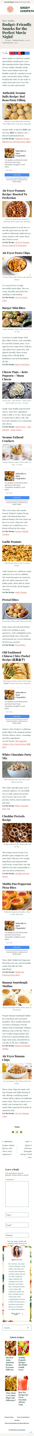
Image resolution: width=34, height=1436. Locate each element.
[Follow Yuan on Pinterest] (21, 1132)
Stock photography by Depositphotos (17, 1423)
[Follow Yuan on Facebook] (13, 1132)
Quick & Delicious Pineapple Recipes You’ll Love (26, 1149)
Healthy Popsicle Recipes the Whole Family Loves (23, 1363)
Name (9, 1215)
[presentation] (10, 1348)
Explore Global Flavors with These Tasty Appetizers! (8, 1148)
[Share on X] (23, 53)
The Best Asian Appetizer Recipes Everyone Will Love (10, 1363)
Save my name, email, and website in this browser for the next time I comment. (17, 1243)
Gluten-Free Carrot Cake (22, 2)
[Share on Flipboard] (19, 53)
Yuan (9, 40)
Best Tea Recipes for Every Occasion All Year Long (23, 1398)
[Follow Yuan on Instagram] (17, 1132)
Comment (10, 1179)
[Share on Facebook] (16, 53)
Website (9, 1235)
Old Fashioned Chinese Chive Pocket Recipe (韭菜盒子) (16, 744)
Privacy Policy (9, 1417)
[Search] (28, 1327)
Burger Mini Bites (22, 364)
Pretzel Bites (20, 645)
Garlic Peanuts (21, 592)
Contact (17, 1420)
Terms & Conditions (23, 1417)
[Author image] (3, 40)
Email (9, 1225)
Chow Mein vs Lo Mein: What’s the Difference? (11, 1396)
